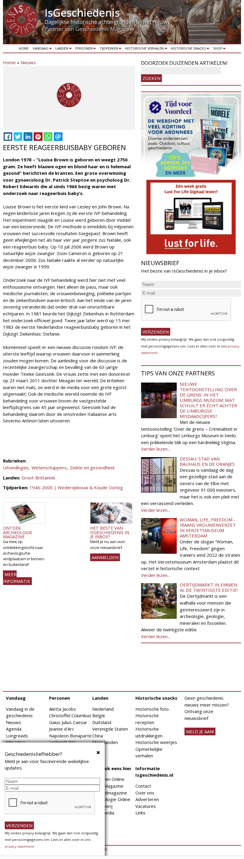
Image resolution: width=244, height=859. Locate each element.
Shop (216, 49)
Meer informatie (16, 577)
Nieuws (28, 62)
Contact (143, 786)
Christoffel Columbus (70, 715)
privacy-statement (19, 846)
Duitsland (101, 722)
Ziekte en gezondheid (92, 468)
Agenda (13, 729)
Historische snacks (187, 49)
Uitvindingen (15, 468)
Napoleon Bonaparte (70, 736)
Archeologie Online (111, 799)
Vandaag (40, 49)
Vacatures (145, 806)
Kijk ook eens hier (112, 768)
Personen (83, 49)
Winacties (16, 742)
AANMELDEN (105, 557)
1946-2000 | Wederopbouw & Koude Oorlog (76, 487)
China (97, 736)
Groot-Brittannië (38, 478)
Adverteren (147, 799)
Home (24, 48)
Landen (61, 49)
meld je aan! (200, 731)
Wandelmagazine (109, 793)
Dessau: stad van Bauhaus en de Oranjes (207, 461)
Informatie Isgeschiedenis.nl (154, 771)
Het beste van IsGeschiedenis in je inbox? (109, 532)
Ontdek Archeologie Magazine (17, 532)
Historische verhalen (143, 49)
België (98, 715)
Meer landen (105, 742)
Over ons (144, 793)
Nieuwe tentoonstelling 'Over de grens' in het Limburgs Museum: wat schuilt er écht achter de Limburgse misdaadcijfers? (208, 400)
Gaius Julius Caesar (68, 722)
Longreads (17, 736)
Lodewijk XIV (62, 742)
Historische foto (152, 709)
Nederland (103, 709)
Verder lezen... (155, 449)
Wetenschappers (49, 468)
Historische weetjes (156, 742)
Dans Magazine (107, 786)
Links (140, 813)
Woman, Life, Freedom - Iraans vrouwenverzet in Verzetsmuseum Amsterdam (208, 528)
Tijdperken (108, 49)
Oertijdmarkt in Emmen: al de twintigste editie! (209, 587)
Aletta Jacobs (62, 709)
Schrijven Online (108, 779)
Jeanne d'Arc (61, 729)
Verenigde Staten (110, 729)
